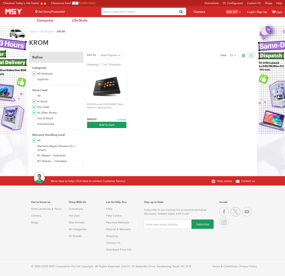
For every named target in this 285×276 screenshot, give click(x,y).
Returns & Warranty (118, 229)
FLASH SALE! (87, 3)
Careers (199, 11)
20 (232, 55)
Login (251, 11)
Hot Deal (74, 215)
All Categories (78, 229)
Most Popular (109, 55)
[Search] (181, 12)
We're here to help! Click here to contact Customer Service (88, 181)
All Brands (46, 31)
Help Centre (114, 215)
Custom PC (254, 3)
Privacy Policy (248, 266)
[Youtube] (247, 215)
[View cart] (274, 11)
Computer (45, 20)
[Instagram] (224, 226)
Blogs (268, 3)
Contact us (248, 181)
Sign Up (261, 11)
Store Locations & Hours (46, 208)
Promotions (212, 3)
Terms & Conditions (224, 266)
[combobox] (143, 11)
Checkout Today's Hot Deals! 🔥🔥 (25, 3)
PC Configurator (233, 3)
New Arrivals (77, 222)
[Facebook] (225, 215)
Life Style (79, 20)
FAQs (109, 208)
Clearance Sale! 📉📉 (65, 3)
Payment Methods (117, 222)
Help (279, 3)
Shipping (112, 236)
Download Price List (118, 249)
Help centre (224, 181)
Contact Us (113, 242)
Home (33, 31)
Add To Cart (106, 124)
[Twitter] (236, 215)
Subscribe (202, 224)
